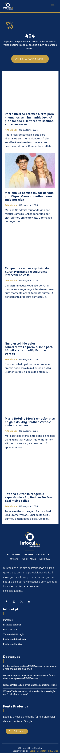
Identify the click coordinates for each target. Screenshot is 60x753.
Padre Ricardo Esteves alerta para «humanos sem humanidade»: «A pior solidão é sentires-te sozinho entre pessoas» (29, 119)
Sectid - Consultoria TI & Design (44, 751)
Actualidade (11, 130)
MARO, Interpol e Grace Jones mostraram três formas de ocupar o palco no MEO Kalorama (29, 677)
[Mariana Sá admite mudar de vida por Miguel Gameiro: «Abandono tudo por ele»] (30, 170)
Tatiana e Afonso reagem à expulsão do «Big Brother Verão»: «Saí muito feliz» (29, 497)
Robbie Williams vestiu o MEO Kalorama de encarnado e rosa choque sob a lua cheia (29, 667)
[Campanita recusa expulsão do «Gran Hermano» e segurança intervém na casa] (30, 245)
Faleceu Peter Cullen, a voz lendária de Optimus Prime (30, 685)
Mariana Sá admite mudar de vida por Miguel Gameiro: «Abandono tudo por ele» (29, 196)
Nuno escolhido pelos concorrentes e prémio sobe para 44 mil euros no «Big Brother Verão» (29, 348)
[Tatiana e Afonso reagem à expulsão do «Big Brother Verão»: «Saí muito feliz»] (30, 471)
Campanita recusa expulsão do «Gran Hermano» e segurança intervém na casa (27, 271)
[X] (21, 602)
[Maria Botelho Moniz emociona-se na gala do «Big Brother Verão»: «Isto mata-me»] (30, 396)
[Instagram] (14, 602)
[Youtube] (29, 602)
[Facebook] (6, 602)
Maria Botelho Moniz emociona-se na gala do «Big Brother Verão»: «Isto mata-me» (30, 422)
